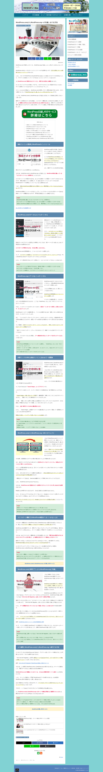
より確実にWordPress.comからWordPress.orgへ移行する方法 (40, 138)
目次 (38, 122)
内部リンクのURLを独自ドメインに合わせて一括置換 (38, 130)
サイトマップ (71, 83)
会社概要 (70, 85)
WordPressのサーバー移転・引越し (23, 737)
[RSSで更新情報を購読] (41, 753)
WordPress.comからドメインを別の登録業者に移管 (31, 622)
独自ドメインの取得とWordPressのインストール (37, 124)
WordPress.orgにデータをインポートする (36, 128)
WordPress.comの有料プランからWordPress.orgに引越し (39, 136)
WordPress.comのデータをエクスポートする (36, 126)
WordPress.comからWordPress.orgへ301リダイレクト (38, 132)
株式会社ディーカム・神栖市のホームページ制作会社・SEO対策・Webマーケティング (71, 768)
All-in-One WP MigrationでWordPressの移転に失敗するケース (34, 663)
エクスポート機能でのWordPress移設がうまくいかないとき (40, 134)
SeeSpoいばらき (72, 62)
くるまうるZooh (72, 64)
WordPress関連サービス (73, 66)
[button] (56, 58)
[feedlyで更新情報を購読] (38, 753)
